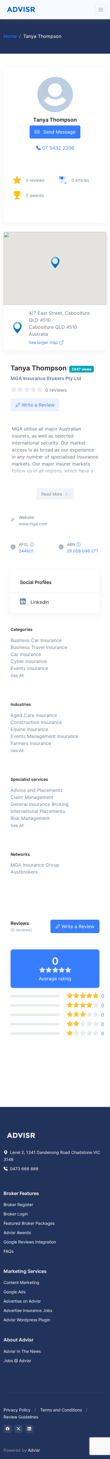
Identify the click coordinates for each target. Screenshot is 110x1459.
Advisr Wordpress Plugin (27, 1319)
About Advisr (18, 1340)
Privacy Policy (17, 1409)
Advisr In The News (22, 1351)
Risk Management (30, 818)
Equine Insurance (29, 729)
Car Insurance (26, 654)
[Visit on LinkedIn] (29, 1429)
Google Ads (15, 1291)
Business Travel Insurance (39, 647)
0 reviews (35, 180)
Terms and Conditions (61, 1409)
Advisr (34, 1450)
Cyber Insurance (29, 661)
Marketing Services (25, 1271)
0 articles (80, 180)
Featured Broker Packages (29, 1223)
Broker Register (18, 1204)
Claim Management (32, 797)
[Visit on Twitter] (18, 1429)
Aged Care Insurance (34, 715)
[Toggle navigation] (100, 9)
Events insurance (29, 668)
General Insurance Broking (40, 804)
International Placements (38, 811)
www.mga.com (33, 523)
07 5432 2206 (57, 148)
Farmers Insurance (31, 743)
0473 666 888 (23, 1168)
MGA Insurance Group (35, 865)
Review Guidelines (21, 1416)
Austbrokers (24, 872)
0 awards (35, 195)
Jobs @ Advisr (17, 1360)
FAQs (8, 1251)
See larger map (44, 342)
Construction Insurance (36, 722)
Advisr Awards (17, 1232)
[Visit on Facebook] (8, 1429)
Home (10, 36)
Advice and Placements (36, 790)
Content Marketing (21, 1282)
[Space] (21, 1134)
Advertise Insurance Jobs (28, 1310)
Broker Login (16, 1213)
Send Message (58, 132)
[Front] (21, 9)
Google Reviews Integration (30, 1241)
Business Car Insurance (36, 640)
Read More (52, 493)
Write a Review (37, 405)
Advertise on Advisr (22, 1301)
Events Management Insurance (44, 736)
